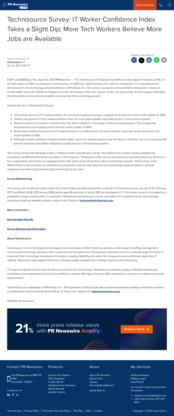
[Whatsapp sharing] (156, 60)
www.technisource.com (106, 291)
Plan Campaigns (56, 378)
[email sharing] (164, 60)
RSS (88, 411)
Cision (155, 411)
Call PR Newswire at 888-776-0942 (26, 376)
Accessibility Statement (102, 385)
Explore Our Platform (59, 375)
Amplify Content (56, 392)
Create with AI (55, 382)
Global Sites (96, 390)
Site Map (78, 411)
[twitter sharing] (141, 61)
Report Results (56, 389)
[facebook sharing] (134, 60)
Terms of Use (14, 411)
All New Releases (140, 375)
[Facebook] (12, 394)
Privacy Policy (32, 411)
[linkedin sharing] (149, 60)
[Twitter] (17, 394)
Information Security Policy (56, 411)
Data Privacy (137, 382)
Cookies (98, 411)
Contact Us (13, 390)
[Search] (169, 5)
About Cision (96, 378)
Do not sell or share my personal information (148, 388)
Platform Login (138, 378)
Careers (94, 382)
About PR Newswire (100, 375)
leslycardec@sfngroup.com (96, 200)
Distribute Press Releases (62, 385)
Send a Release (145, 5)
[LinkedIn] (9, 394)
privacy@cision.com (156, 395)
